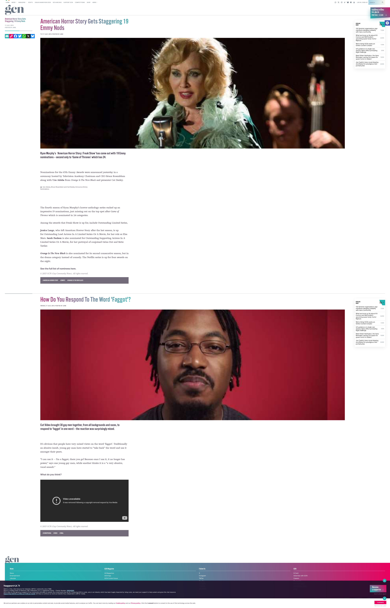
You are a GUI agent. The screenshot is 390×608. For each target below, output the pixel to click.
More (94, 2)
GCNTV (30, 2)
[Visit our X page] (338, 2)
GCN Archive (57, 2)
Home (7, 2)
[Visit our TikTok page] (345, 2)
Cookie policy (120, 603)
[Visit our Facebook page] (351, 2)
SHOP (88, 2)
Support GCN (68, 2)
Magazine (21, 2)
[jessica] (192, 93)
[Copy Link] (11, 36)
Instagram (202, 580)
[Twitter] (20, 36)
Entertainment (15, 580)
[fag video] (192, 369)
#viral (61, 538)
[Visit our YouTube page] (354, 2)
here (73, 273)
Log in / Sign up (362, 2)
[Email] (7, 36)
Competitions (80, 2)
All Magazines (109, 577)
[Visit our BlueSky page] (348, 2)
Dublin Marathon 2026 (43, 2)
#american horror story (50, 285)
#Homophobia (47, 538)
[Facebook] (15, 36)
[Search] (382, 2)
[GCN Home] (14, 10)
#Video (55, 538)
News (13, 2)
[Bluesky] (32, 36)
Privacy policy (135, 603)
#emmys (62, 285)
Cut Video (45, 430)
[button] (387, 23)
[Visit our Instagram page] (342, 2)
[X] (28, 36)
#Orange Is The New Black (75, 285)
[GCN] (12, 566)
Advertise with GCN (300, 580)
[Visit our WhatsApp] (335, 2)
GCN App (107, 580)
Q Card (296, 577)
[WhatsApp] (24, 36)
